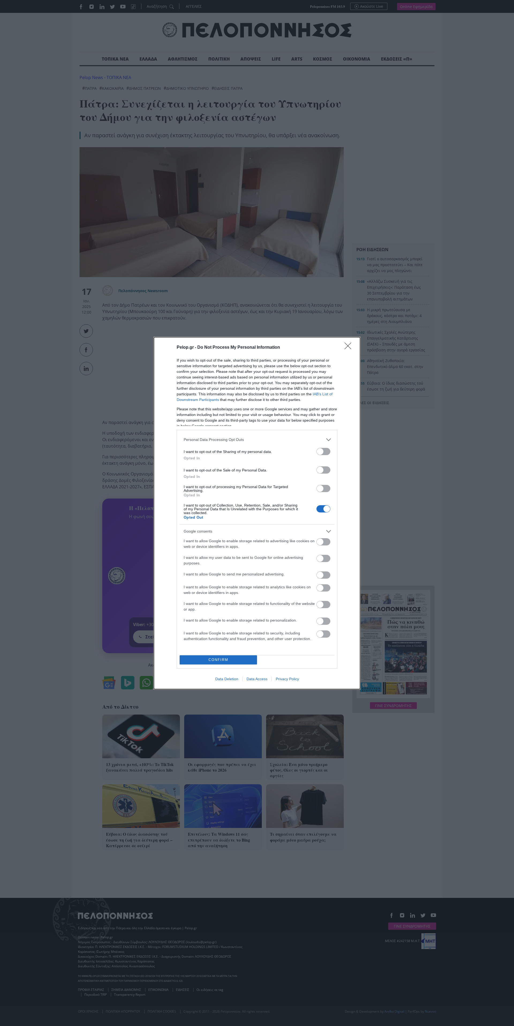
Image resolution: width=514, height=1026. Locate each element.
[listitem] (257, 440)
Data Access (257, 679)
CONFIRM (218, 660)
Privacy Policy (287, 679)
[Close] (350, 348)
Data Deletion (226, 679)
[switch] (323, 451)
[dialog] (257, 513)
